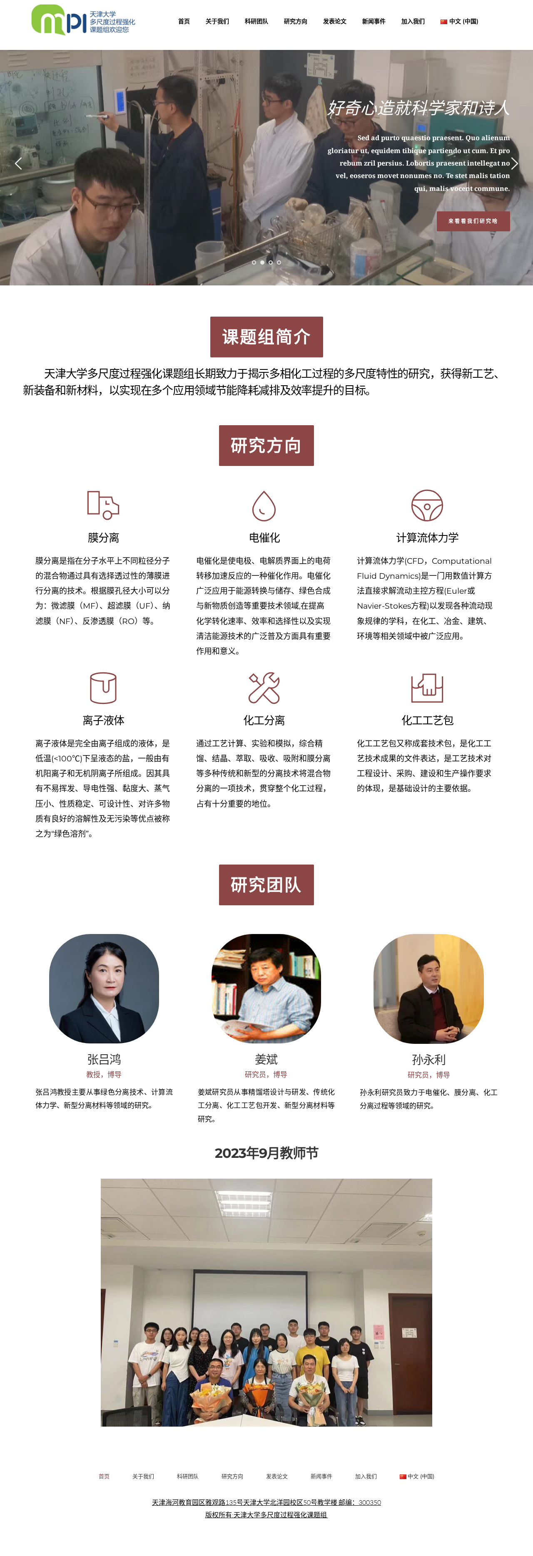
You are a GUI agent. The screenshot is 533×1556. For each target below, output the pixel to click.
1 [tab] (254, 262)
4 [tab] (279, 262)
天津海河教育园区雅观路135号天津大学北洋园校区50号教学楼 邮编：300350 (266, 1502)
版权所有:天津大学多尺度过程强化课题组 (266, 1515)
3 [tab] (271, 262)
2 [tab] (262, 262)
